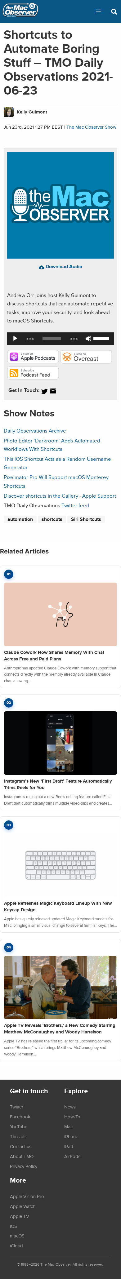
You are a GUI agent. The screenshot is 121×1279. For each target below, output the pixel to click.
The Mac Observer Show (91, 127)
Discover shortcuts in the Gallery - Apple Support (60, 496)
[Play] (15, 338)
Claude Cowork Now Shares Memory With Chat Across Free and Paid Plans (54, 655)
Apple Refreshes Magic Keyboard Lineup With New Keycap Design (58, 906)
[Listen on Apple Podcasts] (33, 362)
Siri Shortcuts (86, 519)
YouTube (18, 1126)
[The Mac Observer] (20, 11)
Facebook (20, 1116)
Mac (68, 1126)
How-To (72, 1116)
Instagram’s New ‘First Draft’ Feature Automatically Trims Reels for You (58, 784)
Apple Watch (22, 1206)
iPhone (71, 1136)
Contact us (20, 1146)
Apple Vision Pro (27, 1196)
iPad (68, 1146)
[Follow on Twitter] (44, 391)
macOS (17, 1235)
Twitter (16, 1106)
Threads (18, 1136)
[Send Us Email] (53, 391)
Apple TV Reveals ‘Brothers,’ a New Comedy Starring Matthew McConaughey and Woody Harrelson (59, 1028)
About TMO (22, 1156)
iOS (13, 1226)
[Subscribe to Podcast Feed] (33, 378)
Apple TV (19, 1216)
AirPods (72, 1156)
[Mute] (88, 338)
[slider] (102, 338)
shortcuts (52, 519)
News (70, 1106)
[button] (99, 11)
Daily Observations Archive (35, 430)
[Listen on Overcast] (86, 362)
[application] (60, 338)
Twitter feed (75, 505)
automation (20, 519)
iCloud (16, 1245)
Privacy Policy (23, 1166)
